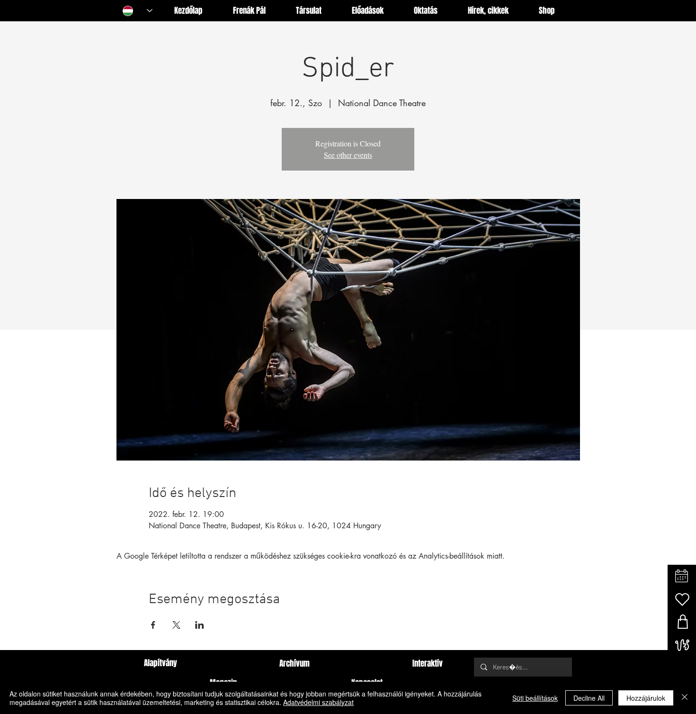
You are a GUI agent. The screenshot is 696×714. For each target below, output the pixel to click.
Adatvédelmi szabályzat (318, 702)
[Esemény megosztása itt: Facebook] (153, 625)
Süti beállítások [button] (535, 698)
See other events (348, 155)
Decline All (589, 698)
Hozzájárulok (645, 698)
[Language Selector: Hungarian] (137, 10)
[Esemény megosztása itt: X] (176, 625)
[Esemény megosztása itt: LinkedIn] (199, 625)
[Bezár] (684, 697)
